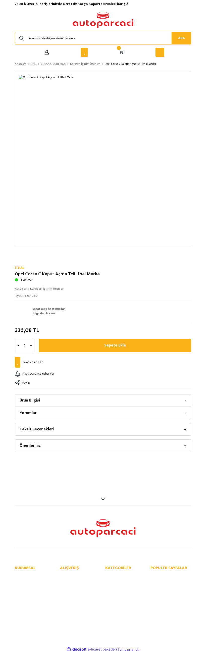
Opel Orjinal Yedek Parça (168, 581)
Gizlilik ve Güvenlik (73, 581)
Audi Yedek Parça (117, 592)
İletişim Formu (25, 586)
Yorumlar (28, 413)
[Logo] (103, 20)
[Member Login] (46, 52)
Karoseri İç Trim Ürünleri (47, 288)
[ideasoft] (77, 649)
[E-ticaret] (102, 649)
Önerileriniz (30, 445)
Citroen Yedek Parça (119, 613)
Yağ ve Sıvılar (114, 618)
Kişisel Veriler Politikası (76, 592)
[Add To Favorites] (103, 362)
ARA (181, 38)
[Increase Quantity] (30, 345)
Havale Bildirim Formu (30, 597)
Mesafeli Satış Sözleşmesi (78, 576)
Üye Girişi (21, 592)
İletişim (20, 581)
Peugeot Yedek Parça (120, 608)
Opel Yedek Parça (117, 576)
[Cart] (122, 52)
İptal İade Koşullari (73, 586)
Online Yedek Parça (164, 576)
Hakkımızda (23, 576)
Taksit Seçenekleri (37, 429)
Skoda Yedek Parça (118, 597)
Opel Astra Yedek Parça (167, 586)
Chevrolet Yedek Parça (121, 581)
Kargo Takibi (24, 603)
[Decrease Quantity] (18, 345)
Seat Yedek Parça (117, 603)
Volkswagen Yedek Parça (122, 586)
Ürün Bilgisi (30, 400)
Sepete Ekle (115, 345)
